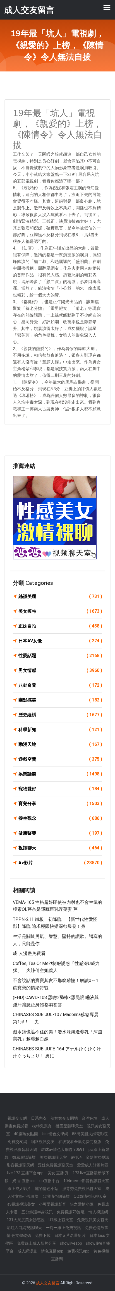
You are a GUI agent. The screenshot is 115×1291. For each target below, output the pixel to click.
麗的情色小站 (46, 1188)
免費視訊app (78, 1251)
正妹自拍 (60, 626)
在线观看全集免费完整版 (79, 1141)
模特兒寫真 (42, 1126)
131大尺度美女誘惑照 (26, 1220)
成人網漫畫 (27, 1251)
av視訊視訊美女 (21, 1204)
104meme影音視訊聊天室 (86, 1181)
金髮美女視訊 (97, 1157)
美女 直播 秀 (58, 1173)
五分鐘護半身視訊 (37, 1212)
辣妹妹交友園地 (64, 1118)
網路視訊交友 (42, 1141)
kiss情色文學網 (55, 1134)
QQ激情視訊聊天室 (90, 1196)
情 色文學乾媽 (19, 1235)
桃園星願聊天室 (69, 1126)
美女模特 (60, 611)
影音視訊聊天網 (20, 1165)
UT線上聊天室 (61, 1220)
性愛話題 (60, 655)
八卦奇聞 (60, 685)
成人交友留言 (47, 1283)
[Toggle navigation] (107, 7)
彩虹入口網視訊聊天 (24, 1227)
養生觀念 (60, 818)
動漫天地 (60, 744)
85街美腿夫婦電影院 (90, 1134)
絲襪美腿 (60, 596)
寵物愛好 (60, 788)
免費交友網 (17, 1141)
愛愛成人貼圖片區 (92, 1165)
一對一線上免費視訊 (63, 1227)
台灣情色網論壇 (56, 1196)
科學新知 (60, 729)
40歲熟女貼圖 (26, 1134)
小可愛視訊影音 (52, 1204)
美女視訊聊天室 (53, 1157)
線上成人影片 (19, 1188)
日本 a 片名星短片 (70, 1235)
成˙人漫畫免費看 (29, 953)
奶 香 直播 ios (23, 1181)
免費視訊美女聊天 (92, 1220)
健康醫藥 (60, 833)
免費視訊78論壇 (71, 1212)
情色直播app (52, 1251)
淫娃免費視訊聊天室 (55, 1165)
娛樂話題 (60, 774)
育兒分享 (60, 803)
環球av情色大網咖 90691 (63, 1149)
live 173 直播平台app (25, 1173)
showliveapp (71, 1243)
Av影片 (60, 862)
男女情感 (60, 670)
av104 (76, 1157)
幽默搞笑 (60, 700)
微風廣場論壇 (24, 1157)
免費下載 (43, 1235)
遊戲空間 (60, 759)
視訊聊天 (60, 848)
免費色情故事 (96, 1227)
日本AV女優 (60, 640)
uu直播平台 (49, 1181)
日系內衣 (39, 1118)
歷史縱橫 (60, 714)
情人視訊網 (98, 1212)
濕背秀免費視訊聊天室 (81, 1188)
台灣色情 (89, 1118)
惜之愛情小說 (82, 1204)
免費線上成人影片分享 (36, 1243)
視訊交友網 (17, 1118)
